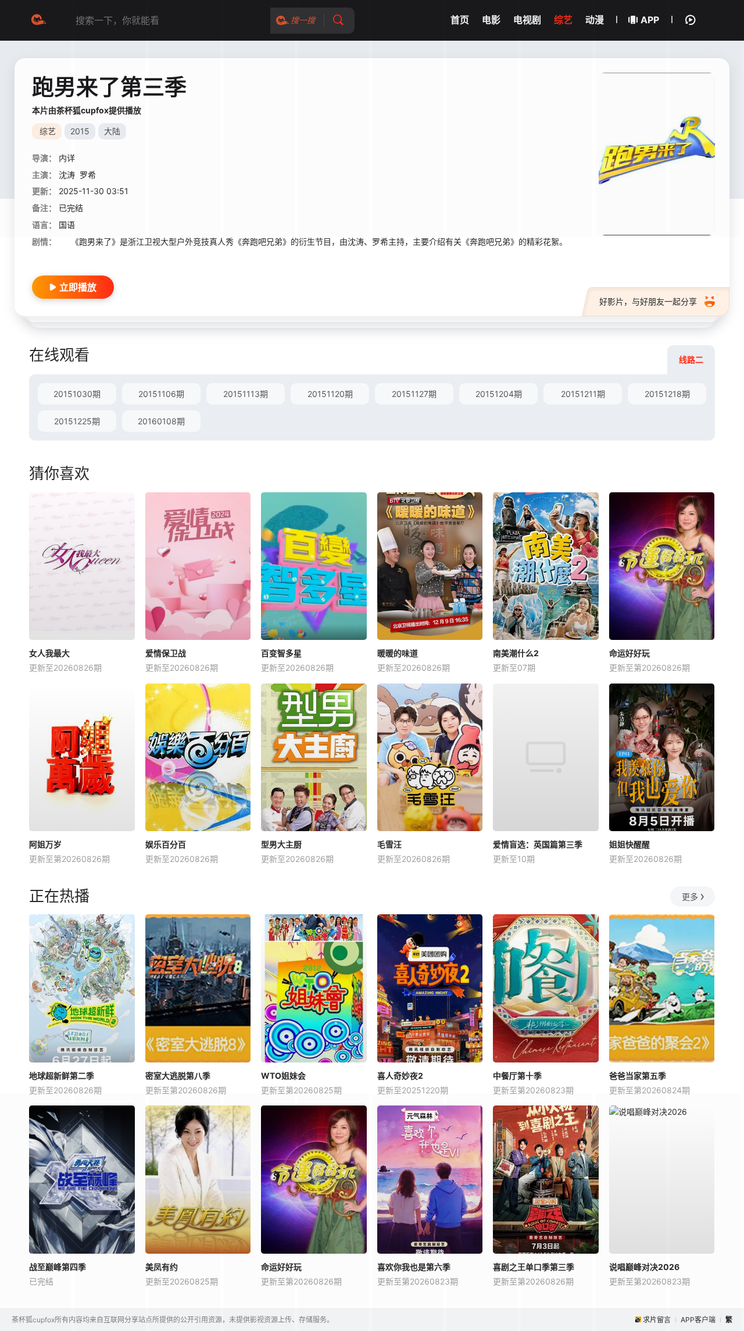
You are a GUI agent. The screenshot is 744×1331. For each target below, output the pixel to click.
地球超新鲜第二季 (61, 1075)
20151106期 (161, 394)
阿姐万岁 (45, 844)
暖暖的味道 (397, 653)
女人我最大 (49, 653)
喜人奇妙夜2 (400, 1075)
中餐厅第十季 (517, 1075)
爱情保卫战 (165, 653)
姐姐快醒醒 (629, 844)
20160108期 (161, 421)
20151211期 (583, 394)
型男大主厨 (281, 844)
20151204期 (498, 394)
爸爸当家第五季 (637, 1075)
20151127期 (414, 394)
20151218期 (667, 394)
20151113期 (245, 394)
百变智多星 (281, 653)
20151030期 (77, 394)
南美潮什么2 (516, 653)
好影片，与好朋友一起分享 (648, 301)
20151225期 (77, 421)
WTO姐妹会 (283, 1075)
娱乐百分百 (165, 844)
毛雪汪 (389, 844)
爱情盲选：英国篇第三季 (537, 844)
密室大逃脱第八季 (177, 1075)
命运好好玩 (629, 653)
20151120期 (330, 394)
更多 (690, 896)
